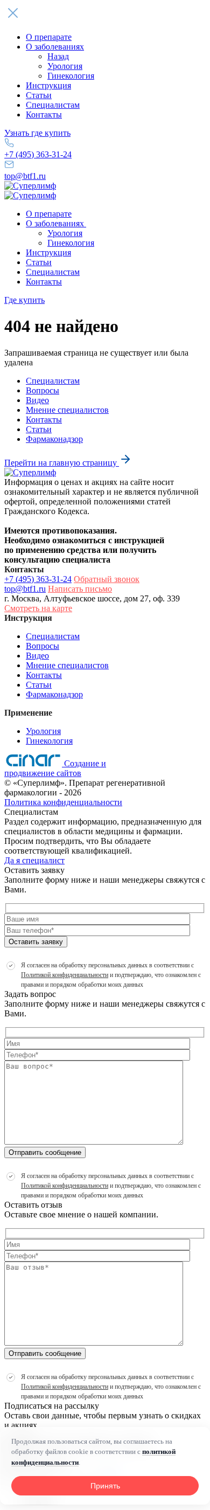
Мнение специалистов (67, 409)
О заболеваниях (55, 46)
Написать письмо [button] (80, 588)
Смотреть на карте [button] (38, 608)
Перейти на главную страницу (61, 462)
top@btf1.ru (25, 176)
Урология (64, 66)
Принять (105, 1485)
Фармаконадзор (54, 439)
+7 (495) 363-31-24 (38, 154)
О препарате (49, 36)
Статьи (39, 95)
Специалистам (53, 104)
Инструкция (48, 85)
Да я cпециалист (34, 860)
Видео (37, 400)
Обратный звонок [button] (106, 579)
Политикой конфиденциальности (64, 975)
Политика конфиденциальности (63, 802)
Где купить (24, 299)
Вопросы (42, 390)
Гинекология (70, 75)
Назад (58, 56)
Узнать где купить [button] (37, 132)
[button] (105, 14)
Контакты (44, 114)
